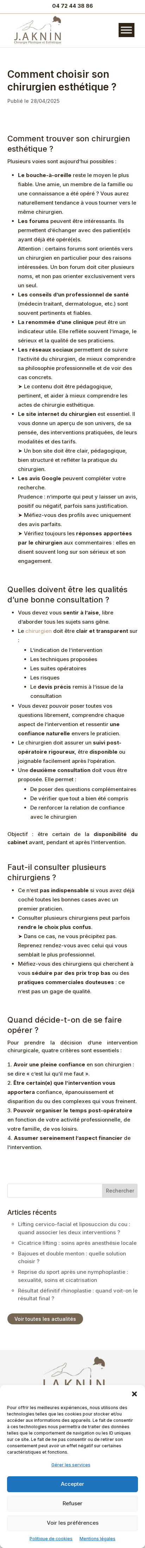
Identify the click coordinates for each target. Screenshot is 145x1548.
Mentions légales (97, 1538)
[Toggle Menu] (126, 30)
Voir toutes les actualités (45, 1319)
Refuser (72, 1503)
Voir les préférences (73, 1522)
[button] (134, 1393)
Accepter (72, 1484)
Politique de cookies (51, 1538)
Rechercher (120, 1191)
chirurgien (38, 631)
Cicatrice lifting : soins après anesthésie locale (77, 1243)
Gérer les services (70, 1464)
